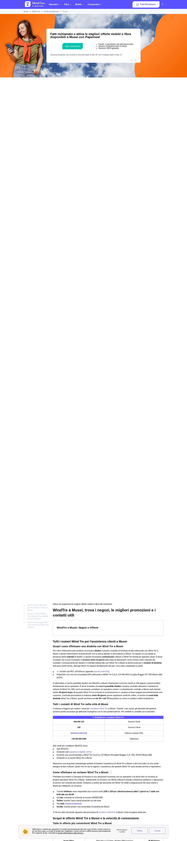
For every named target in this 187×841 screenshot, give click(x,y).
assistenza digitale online (80, 752)
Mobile (78, 4)
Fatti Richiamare (148, 4)
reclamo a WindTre (107, 812)
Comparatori (94, 4)
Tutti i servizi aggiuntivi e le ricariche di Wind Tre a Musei (38, 624)
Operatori (53, 4)
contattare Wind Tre (99, 708)
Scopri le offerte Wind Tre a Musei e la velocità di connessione (37, 616)
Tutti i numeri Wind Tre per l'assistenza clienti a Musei (37, 607)
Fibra (66, 4)
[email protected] (101, 671)
